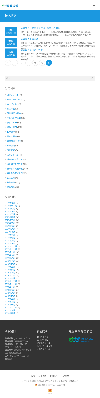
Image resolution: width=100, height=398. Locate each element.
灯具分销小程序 (14, 141)
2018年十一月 (11, 284)
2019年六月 (10, 263)
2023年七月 (10, 208)
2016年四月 (10, 313)
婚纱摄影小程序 (14, 113)
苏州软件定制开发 (15, 168)
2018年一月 (10, 304)
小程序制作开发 (43, 348)
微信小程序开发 (43, 343)
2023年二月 (10, 223)
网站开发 (11, 150)
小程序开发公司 (14, 118)
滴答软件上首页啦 (29, 39)
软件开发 (11, 182)
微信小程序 (12, 127)
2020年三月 (10, 243)
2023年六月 (10, 211)
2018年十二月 (11, 281)
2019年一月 (10, 278)
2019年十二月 (11, 246)
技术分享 (11, 131)
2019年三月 (10, 272)
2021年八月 (10, 229)
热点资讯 (11, 145)
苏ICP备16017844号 (69, 381)
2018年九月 (10, 290)
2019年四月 (10, 269)
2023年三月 (10, 220)
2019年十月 (10, 252)
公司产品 (11, 108)
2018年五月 (10, 298)
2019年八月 (10, 258)
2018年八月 (10, 293)
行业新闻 (11, 178)
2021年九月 (10, 226)
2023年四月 (10, 217)
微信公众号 (12, 122)
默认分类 (11, 187)
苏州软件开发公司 (15, 173)
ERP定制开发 (12, 95)
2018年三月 (10, 301)
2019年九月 (10, 255)
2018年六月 (10, 295)
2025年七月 (10, 202)
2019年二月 (10, 275)
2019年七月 (10, 261)
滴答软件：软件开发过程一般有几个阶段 (40, 28)
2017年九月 (10, 310)
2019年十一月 (11, 249)
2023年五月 (10, 214)
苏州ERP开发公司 (14, 159)
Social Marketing (14, 99)
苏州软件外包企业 (15, 164)
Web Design (12, 104)
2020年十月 (10, 234)
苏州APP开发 (42, 340)
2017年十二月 (11, 307)
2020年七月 (10, 237)
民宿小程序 (12, 136)
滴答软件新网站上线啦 (32, 49)
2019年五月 (10, 266)
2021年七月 (10, 231)
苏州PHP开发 (42, 337)
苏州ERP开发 (12, 154)
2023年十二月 (11, 205)
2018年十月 (10, 287)
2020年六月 (10, 240)
